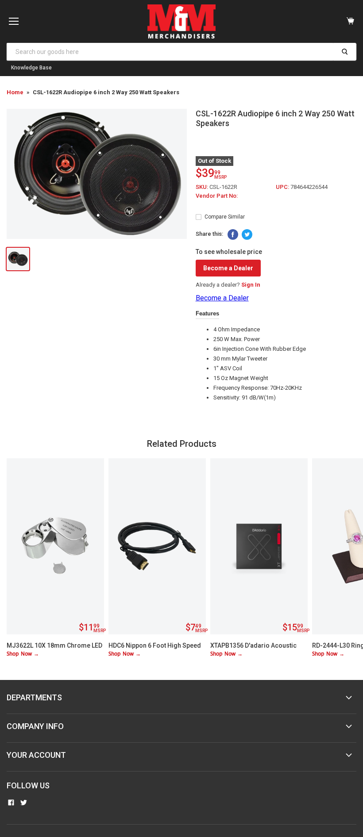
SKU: (202, 187)
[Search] (344, 52)
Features (207, 313)
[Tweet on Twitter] (247, 234)
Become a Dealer (228, 268)
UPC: (283, 187)
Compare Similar (225, 217)
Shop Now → (23, 654)
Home (15, 92)
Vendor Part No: (217, 195)
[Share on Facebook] (233, 234)
